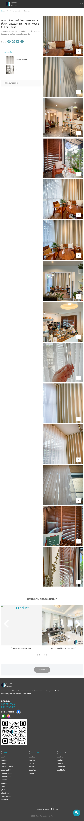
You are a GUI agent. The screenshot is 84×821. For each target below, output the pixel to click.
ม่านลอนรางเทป (22, 60)
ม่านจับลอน (5, 760)
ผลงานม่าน (35, 752)
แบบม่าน (6, 752)
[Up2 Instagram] (9, 716)
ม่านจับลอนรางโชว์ (7, 767)
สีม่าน (61, 752)
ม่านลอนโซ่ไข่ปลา (6, 770)
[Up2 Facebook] (18, 712)
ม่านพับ (3, 786)
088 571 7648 (8, 704)
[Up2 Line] (3, 716)
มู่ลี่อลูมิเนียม (5, 793)
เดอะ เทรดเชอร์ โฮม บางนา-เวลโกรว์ (63, 648)
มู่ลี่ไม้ (18, 70)
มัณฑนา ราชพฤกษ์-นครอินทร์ (21, 648)
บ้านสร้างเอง (33, 770)
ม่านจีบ (3, 757)
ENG (52, 809)
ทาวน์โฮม (32, 767)
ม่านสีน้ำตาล (61, 767)
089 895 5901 (8, 707)
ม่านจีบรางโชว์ (5, 763)
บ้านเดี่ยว (32, 757)
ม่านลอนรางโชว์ (6, 776)
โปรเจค (31, 773)
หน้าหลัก (6, 11)
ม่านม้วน (4, 783)
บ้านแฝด (32, 760)
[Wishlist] (81, 4)
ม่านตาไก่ (4, 780)
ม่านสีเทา (60, 763)
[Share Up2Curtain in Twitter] (17, 42)
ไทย (57, 809)
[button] (21, 52)
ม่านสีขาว (60, 757)
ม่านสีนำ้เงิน (61, 770)
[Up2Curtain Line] (14, 732)
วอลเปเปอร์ (5, 800)
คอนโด (31, 763)
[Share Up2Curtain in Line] (13, 42)
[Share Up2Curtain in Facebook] (9, 42)
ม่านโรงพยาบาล (6, 796)
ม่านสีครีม (60, 760)
